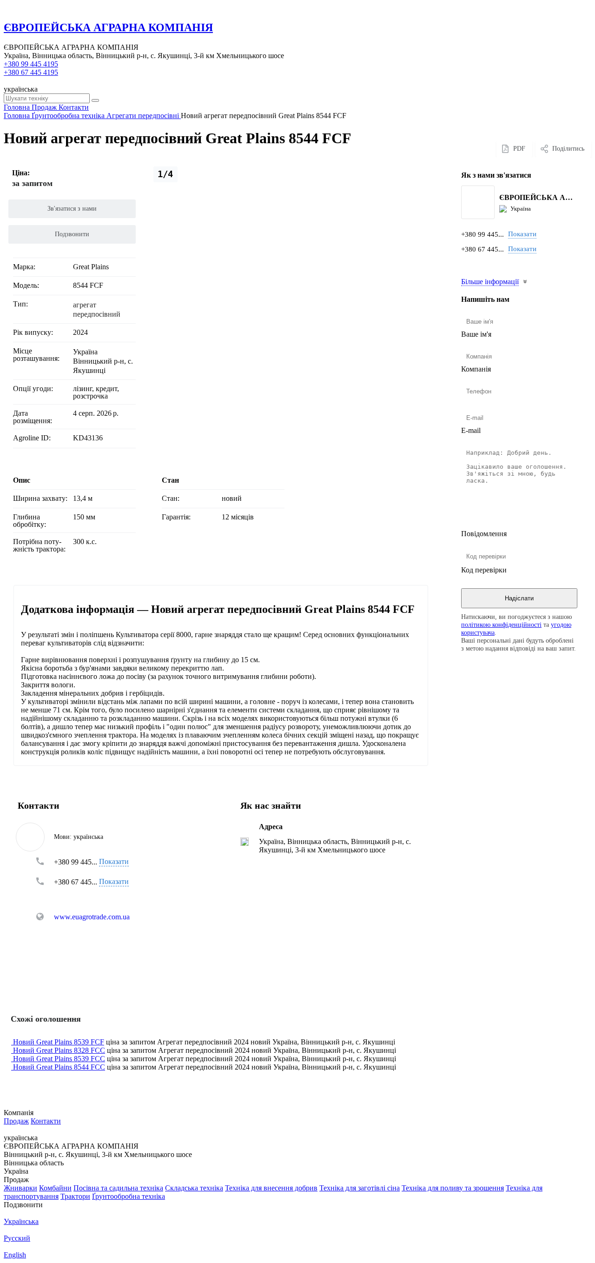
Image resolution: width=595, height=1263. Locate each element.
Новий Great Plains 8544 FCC (59, 1067)
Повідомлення (484, 534)
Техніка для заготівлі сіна (359, 1188)
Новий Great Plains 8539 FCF (58, 1042)
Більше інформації (490, 282)
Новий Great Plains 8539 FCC (59, 1059)
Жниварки (20, 1188)
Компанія (476, 369)
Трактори (75, 1196)
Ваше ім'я (476, 334)
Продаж (16, 1121)
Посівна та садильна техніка (118, 1188)
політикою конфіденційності (501, 624)
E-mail (471, 430)
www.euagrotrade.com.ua (92, 917)
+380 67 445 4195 (31, 72)
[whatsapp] (480, 263)
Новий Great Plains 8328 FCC (59, 1050)
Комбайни (55, 1188)
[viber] (508, 263)
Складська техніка (194, 1188)
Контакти (46, 1121)
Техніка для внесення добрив (271, 1188)
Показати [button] (522, 234)
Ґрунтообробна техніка (128, 1196)
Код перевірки (484, 570)
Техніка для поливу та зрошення (453, 1188)
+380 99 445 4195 (31, 64)
